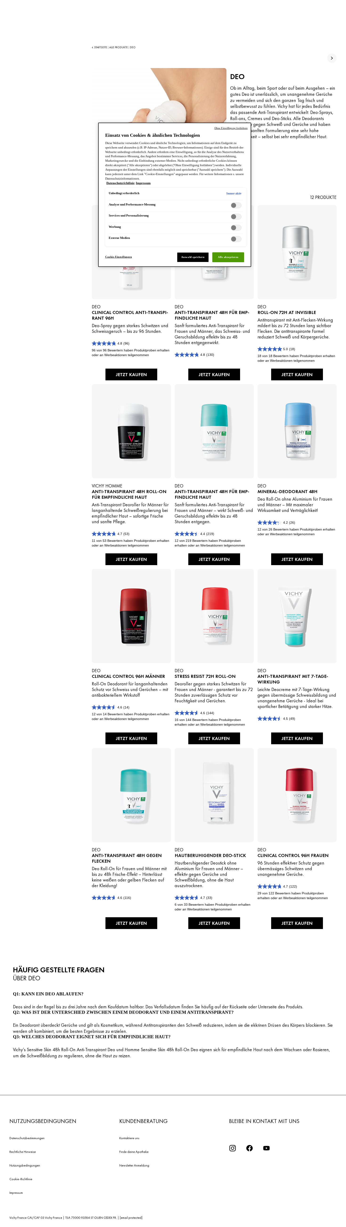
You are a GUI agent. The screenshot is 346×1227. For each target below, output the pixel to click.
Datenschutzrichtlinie (120, 183)
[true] (332, 58)
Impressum (16, 1193)
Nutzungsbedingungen (24, 1165)
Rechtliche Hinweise (22, 1152)
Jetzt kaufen (131, 374)
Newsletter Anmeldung (134, 1165)
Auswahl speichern (193, 257)
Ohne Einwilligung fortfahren (231, 128)
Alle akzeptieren (228, 257)
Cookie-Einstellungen (118, 256)
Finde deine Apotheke (134, 1152)
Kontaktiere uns (129, 1138)
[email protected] (131, 1217)
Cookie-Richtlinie (20, 1179)
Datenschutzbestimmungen (26, 1138)
